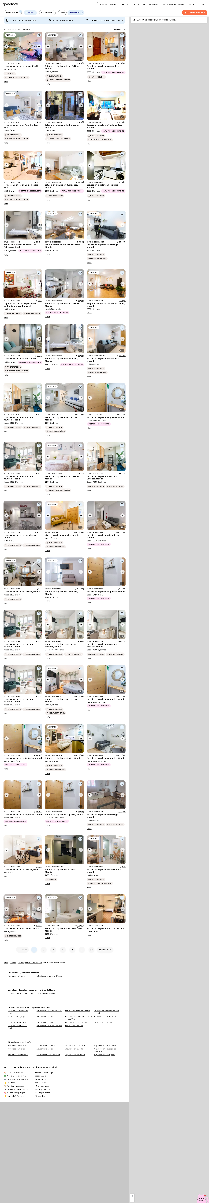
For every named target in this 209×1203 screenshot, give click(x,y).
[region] (169, 609)
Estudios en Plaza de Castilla (77, 1011)
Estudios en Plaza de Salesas (49, 1011)
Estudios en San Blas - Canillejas (17, 1027)
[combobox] (169, 20)
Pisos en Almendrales (46, 993)
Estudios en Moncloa (74, 1026)
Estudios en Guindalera (18, 1022)
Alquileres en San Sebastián (48, 1054)
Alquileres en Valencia (46, 1045)
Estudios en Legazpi (16, 1016)
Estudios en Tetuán (45, 1016)
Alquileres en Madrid (16, 976)
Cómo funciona (139, 4)
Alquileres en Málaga (46, 1049)
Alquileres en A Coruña (75, 1054)
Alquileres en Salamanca (105, 1045)
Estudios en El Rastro (45, 1022)
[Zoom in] (132, 1196)
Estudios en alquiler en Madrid (49, 976)
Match (125, 4)
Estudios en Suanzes (103, 1022)
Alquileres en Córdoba (75, 1045)
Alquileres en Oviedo (74, 1049)
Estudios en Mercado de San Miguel (106, 1012)
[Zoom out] (132, 1200)
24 (91, 949)
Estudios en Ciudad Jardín (105, 1016)
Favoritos (153, 4)
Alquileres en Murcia (16, 1049)
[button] (193, 4)
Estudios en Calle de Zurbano (49, 1026)
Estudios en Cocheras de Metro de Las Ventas (79, 1017)
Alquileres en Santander (18, 1054)
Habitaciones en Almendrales (20, 993)
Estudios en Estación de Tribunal (18, 1012)
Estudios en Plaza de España (77, 1022)
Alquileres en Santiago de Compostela (105, 1050)
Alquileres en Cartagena (104, 1054)
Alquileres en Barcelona (18, 1045)
